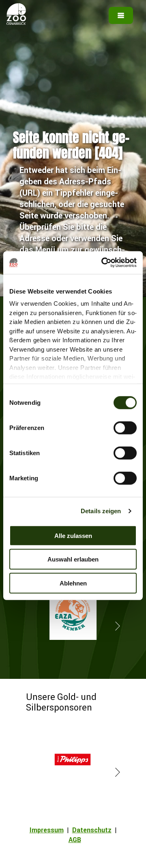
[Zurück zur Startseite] (16, 22)
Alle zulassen (73, 535)
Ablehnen (73, 582)
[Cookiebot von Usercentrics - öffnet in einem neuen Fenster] (103, 262)
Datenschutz (92, 830)
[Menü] (121, 15)
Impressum (47, 830)
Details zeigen (101, 511)
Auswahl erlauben (73, 559)
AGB (75, 840)
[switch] (125, 427)
